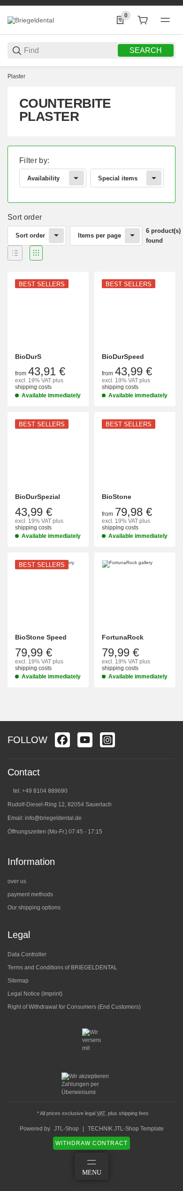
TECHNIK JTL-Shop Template (126, 1128)
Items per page (99, 235)
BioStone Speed (41, 637)
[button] (15, 253)
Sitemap (18, 980)
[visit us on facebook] (62, 739)
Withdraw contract (91, 1143)
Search (146, 50)
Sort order (30, 235)
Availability (43, 178)
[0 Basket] (142, 20)
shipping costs (33, 387)
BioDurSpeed (123, 356)
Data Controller (27, 954)
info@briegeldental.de (53, 818)
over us (17, 881)
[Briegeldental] (31, 19)
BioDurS (28, 356)
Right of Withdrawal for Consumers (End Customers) (74, 1007)
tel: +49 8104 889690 (40, 791)
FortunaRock (123, 637)
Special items (117, 178)
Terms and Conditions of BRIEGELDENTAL (62, 967)
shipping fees (134, 1113)
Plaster (16, 76)
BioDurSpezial (37, 496)
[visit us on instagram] (107, 739)
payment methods (30, 894)
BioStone (116, 496)
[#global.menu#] (165, 20)
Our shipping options (34, 907)
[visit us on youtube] (84, 739)
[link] (91, 174)
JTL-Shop (66, 1128)
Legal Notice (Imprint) (35, 993)
